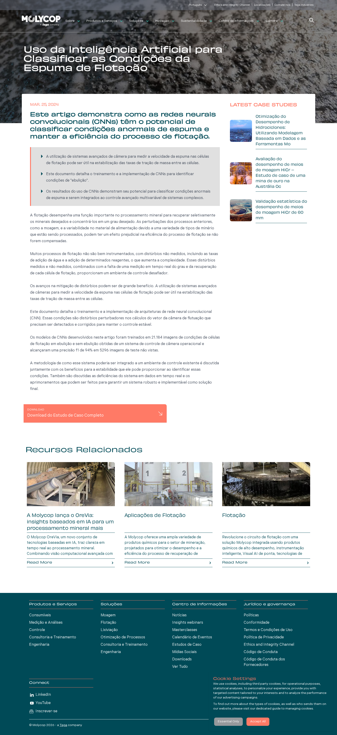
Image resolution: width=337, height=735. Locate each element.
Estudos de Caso (187, 645)
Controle (37, 630)
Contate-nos (282, 5)
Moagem (108, 615)
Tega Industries (303, 5)
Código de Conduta (261, 652)
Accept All (258, 721)
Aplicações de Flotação (154, 515)
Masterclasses (184, 630)
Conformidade (256, 623)
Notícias (179, 615)
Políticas (251, 615)
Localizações (262, 5)
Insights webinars (187, 623)
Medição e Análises (46, 623)
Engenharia (39, 645)
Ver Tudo (180, 667)
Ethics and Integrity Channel (232, 5)
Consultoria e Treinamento (52, 637)
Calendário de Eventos (192, 637)
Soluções (136, 21)
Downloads (182, 659)
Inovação (162, 21)
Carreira (272, 21)
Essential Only (228, 721)
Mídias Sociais (184, 652)
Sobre (70, 21)
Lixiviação (109, 630)
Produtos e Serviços (101, 21)
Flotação (233, 515)
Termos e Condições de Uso (268, 630)
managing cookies (299, 708)
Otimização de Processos (123, 637)
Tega (63, 725)
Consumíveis (40, 615)
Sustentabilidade (194, 21)
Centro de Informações (236, 21)
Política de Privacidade (264, 637)
